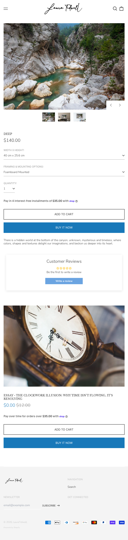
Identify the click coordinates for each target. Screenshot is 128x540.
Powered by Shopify (12, 527)
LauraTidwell (20, 522)
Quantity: (10, 183)
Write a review (64, 281)
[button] (115, 8)
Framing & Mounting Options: (24, 166)
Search (72, 487)
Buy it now (64, 227)
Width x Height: (14, 150)
